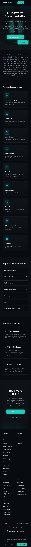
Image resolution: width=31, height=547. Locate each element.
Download (6, 455)
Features (5, 437)
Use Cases (6, 482)
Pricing (5, 443)
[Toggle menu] (26, 3)
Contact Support (15, 417)
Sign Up (21, 3)
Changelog (6, 503)
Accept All (22, 544)
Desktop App (6, 459)
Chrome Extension (8, 462)
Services (5, 471)
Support (19, 443)
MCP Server (6, 465)
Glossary (5, 506)
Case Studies (6, 485)
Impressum (20, 482)
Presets (5, 474)
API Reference (7, 449)
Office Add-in (6, 452)
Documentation (7, 446)
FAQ (4, 497)
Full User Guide (15, 43)
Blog (4, 488)
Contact (19, 440)
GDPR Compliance (22, 495)
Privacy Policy (21, 485)
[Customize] (5, 544)
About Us (19, 437)
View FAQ (14, 412)
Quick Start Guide (14, 37)
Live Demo (6, 440)
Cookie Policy (20, 491)
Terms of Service (21, 488)
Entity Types (6, 509)
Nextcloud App (7, 468)
